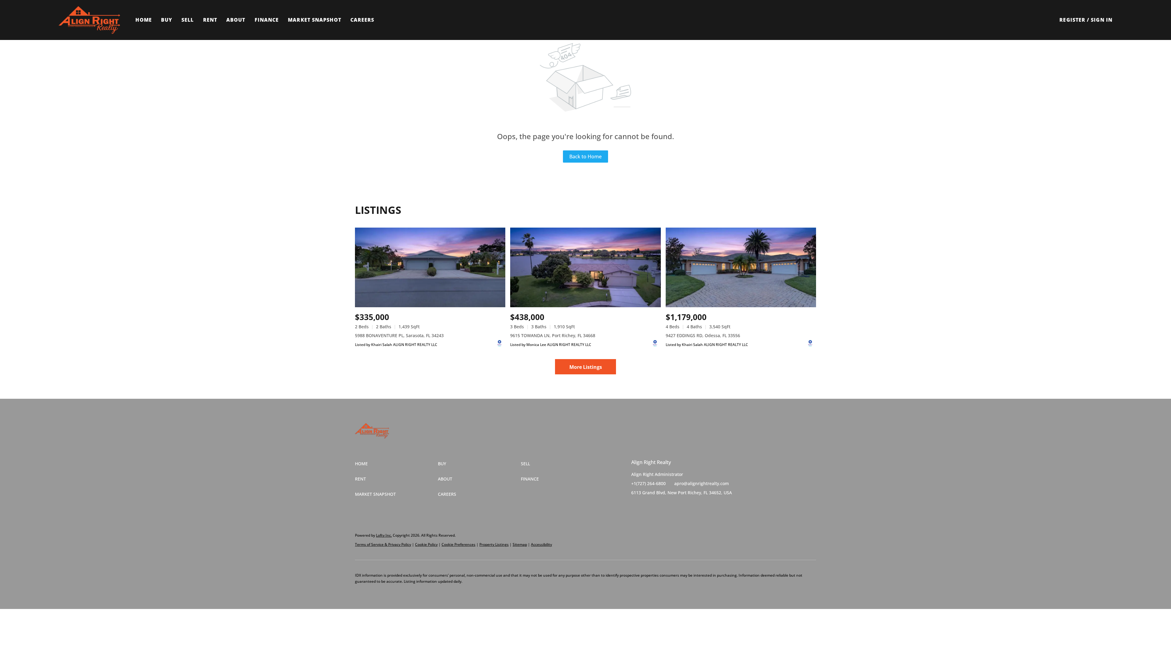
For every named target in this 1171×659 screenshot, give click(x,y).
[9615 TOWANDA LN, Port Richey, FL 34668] (585, 267)
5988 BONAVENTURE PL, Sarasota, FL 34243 (399, 335)
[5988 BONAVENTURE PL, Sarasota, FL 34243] (430, 267)
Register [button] (1072, 19)
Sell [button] (187, 19)
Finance (267, 19)
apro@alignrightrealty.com (701, 483)
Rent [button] (210, 19)
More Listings (585, 367)
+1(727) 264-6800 (648, 483)
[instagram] (660, 506)
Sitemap (520, 544)
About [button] (235, 19)
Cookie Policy (426, 544)
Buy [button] (166, 19)
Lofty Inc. (384, 535)
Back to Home (585, 156)
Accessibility (541, 544)
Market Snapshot (314, 19)
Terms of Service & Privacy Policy (383, 544)
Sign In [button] (1101, 19)
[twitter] (648, 506)
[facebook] (635, 506)
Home (143, 19)
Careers (362, 19)
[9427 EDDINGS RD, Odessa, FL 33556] (741, 267)
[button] (89, 20)
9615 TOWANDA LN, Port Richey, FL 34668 (552, 335)
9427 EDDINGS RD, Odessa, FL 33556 (703, 335)
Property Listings (494, 544)
